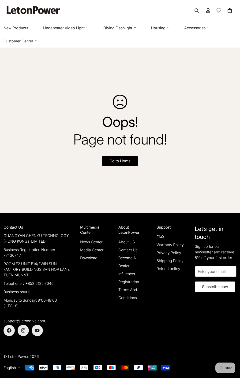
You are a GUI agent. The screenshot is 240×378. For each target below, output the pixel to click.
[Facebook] (9, 330)
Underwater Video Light (64, 28)
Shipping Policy (170, 260)
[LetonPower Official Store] (33, 10)
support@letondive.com (24, 321)
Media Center (92, 250)
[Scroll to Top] (230, 352)
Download (89, 258)
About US (126, 242)
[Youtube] (37, 330)
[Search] (197, 10)
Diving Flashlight (117, 28)
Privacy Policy (169, 252)
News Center (91, 242)
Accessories (195, 28)
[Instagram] (23, 330)
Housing (158, 28)
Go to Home (120, 161)
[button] (229, 10)
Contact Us (128, 250)
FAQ (160, 236)
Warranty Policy (170, 244)
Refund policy (168, 268)
